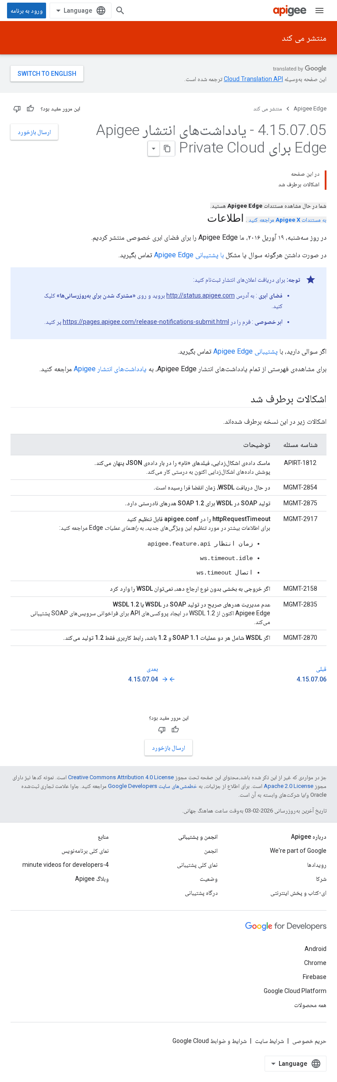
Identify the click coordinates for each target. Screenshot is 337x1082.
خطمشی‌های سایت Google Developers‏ (152, 786)
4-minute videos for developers (65, 864)
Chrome (315, 962)
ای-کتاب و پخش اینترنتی (298, 892)
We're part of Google (298, 850)
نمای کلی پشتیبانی (197, 864)
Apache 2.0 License (288, 786)
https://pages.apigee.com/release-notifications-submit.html (146, 321)
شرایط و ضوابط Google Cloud (209, 1040)
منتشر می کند (304, 37)
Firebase (314, 976)
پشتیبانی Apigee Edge (245, 351)
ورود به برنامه (27, 10)
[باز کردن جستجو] (120, 10)
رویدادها (316, 864)
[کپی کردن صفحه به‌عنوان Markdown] (167, 148)
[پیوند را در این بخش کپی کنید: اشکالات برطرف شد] (242, 399)
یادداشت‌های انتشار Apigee (110, 369)
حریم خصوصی (309, 1040)
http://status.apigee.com (200, 295)
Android (315, 948)
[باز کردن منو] (319, 10)
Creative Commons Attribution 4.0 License (121, 777)
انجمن (211, 850)
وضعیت (209, 878)
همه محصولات (310, 1004)
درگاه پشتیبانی (201, 892)
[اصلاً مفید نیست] (17, 108)
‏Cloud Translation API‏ (253, 78)
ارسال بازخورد (34, 131)
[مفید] (30, 108)
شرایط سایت (269, 1040)
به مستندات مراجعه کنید (287, 219)
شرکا (321, 878)
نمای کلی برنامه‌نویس (85, 850)
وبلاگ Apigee (92, 878)
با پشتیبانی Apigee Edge (189, 255)
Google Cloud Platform (295, 990)
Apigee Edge (310, 108)
